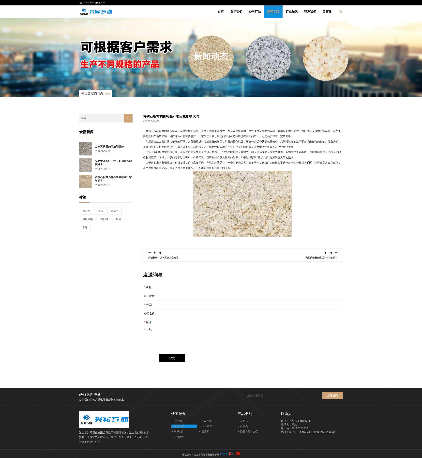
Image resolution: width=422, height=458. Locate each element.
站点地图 (179, 436)
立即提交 (332, 395)
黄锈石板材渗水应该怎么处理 (163, 257)
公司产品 (255, 11)
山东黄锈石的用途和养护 (109, 146)
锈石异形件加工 (249, 431)
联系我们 (310, 11)
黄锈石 (244, 420)
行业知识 (292, 11)
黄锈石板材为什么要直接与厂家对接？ (113, 179)
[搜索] (128, 118)
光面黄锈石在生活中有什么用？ (321, 257)
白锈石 (244, 426)
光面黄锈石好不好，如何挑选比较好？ (113, 163)
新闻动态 (273, 11)
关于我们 (236, 11)
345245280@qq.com (94, 2)
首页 (221, 11)
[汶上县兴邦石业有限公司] (96, 11)
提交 (172, 358)
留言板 (327, 11)
